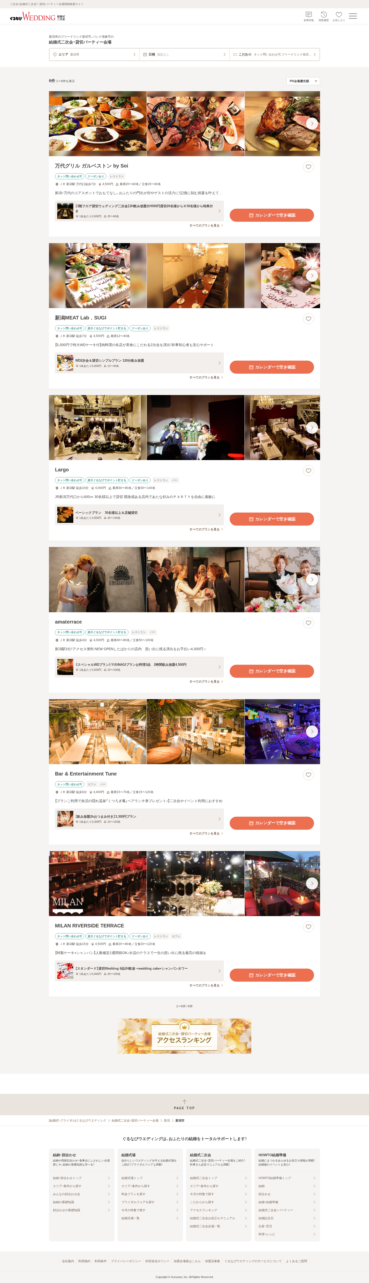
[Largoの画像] (184, 427)
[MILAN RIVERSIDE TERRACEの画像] (184, 883)
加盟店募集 (212, 1261)
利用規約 (84, 1261)
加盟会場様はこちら (187, 1261)
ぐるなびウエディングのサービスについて (253, 1261)
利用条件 (101, 1261)
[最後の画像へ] (312, 124)
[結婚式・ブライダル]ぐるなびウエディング (77, 1120)
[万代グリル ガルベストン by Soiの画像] (184, 123)
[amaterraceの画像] (184, 579)
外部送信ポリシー (157, 1261)
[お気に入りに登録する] (308, 166)
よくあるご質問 (296, 1261)
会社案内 (68, 1261)
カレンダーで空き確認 (275, 215)
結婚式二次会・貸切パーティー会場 (135, 1120)
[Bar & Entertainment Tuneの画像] (184, 731)
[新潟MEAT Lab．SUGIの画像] (184, 275)
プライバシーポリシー (126, 1261)
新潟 (167, 1120)
